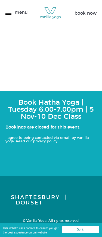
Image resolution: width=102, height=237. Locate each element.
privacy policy (45, 141)
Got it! (80, 229)
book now (86, 13)
